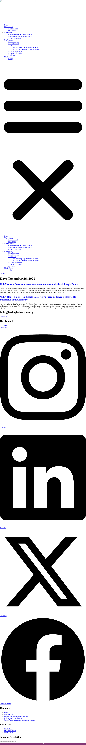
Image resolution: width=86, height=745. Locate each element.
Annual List (12, 45)
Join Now (43, 744)
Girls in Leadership (14, 38)
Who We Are (8, 27)
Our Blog (11, 55)
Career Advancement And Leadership (20, 34)
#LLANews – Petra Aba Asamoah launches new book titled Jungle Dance (39, 284)
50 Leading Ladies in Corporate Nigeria (26, 49)
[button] (43, 147)
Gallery (10, 59)
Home (6, 25)
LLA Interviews (13, 44)
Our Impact (12, 30)
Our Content (8, 40)
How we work (13, 29)
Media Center (8, 57)
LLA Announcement (15, 51)
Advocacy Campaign (15, 53)
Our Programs (9, 32)
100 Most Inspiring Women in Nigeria (25, 47)
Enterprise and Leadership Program (20, 36)
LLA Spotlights (13, 42)
